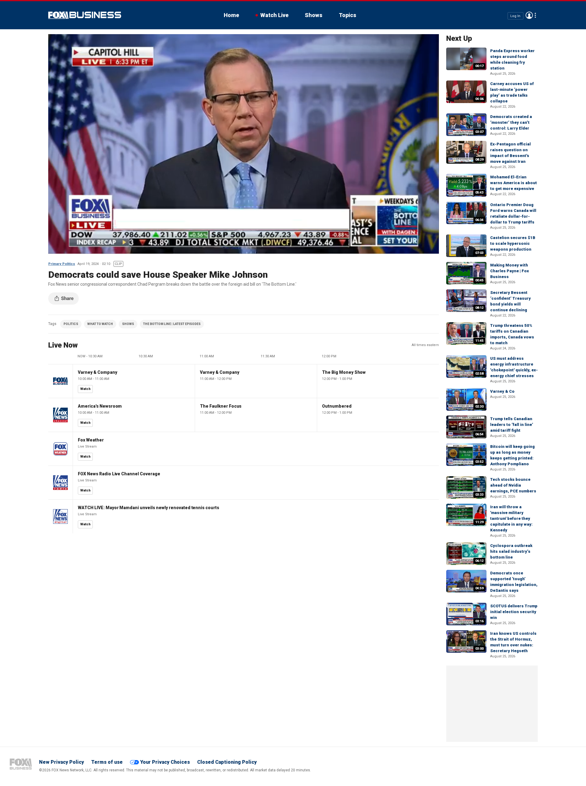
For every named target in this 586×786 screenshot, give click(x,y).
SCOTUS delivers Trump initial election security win (513, 612)
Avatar (529, 15)
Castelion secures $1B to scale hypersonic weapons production (512, 243)
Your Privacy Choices (165, 762)
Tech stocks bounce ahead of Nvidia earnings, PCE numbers (513, 485)
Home (231, 15)
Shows (313, 15)
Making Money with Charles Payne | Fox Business (509, 271)
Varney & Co (502, 391)
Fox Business (84, 15)
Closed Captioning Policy (227, 762)
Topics (347, 15)
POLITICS (70, 324)
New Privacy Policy (61, 762)
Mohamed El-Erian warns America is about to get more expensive (513, 183)
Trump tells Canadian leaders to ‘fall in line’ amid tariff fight (511, 424)
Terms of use (107, 762)
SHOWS (128, 324)
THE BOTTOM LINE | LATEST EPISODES (172, 324)
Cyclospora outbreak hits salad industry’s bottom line (511, 551)
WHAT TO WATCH (100, 324)
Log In (515, 16)
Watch (85, 389)
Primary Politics (61, 264)
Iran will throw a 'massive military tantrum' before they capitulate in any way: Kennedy (511, 518)
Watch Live (274, 15)
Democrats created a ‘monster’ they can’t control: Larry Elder (511, 122)
